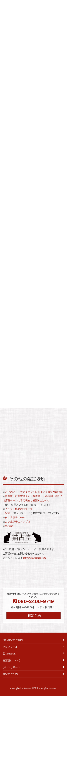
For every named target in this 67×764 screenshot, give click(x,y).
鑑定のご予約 (10, 674)
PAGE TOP (62, 737)
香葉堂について (11, 660)
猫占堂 (9, 525)
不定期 (6, 513)
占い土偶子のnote (14, 517)
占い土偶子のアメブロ (17, 521)
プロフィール (10, 646)
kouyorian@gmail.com (34, 557)
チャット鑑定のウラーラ (19, 508)
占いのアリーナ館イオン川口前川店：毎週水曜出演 (34, 491)
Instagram (10, 653)
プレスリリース (11, 667)
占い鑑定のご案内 (13, 640)
